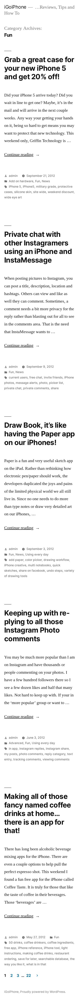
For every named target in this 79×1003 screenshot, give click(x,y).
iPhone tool (52, 948)
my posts (10, 754)
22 (28, 975)
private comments (36, 388)
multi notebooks (39, 565)
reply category (55, 754)
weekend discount (61, 192)
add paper (16, 560)
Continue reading (22, 154)
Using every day (37, 554)
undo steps (55, 570)
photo (43, 383)
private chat (12, 388)
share (55, 388)
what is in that (36, 964)
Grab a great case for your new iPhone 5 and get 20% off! (39, 68)
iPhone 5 (15, 186)
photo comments (31, 754)
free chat (35, 377)
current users (18, 377)
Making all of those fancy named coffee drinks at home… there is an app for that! (37, 813)
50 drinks (15, 942)
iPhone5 (28, 186)
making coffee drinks (38, 953)
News (46, 181)
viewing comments (56, 759)
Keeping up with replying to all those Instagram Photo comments (37, 626)
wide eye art (13, 197)
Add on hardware (21, 181)
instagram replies (31, 748)
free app (10, 948)
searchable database (53, 959)
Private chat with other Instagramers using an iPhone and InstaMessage (38, 247)
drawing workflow (56, 560)
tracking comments (27, 759)
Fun (37, 181)
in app (13, 748)
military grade (46, 186)
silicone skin (22, 192)
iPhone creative (15, 565)
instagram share (57, 748)
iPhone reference (30, 948)
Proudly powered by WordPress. (43, 992)
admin (13, 176)
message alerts (26, 383)
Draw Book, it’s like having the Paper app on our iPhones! (39, 434)
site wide (39, 192)
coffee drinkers (35, 942)
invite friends (53, 377)
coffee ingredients (60, 942)
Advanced (16, 743)
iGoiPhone (15, 7)
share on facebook (32, 570)
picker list (56, 383)
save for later (27, 959)
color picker (33, 560)
